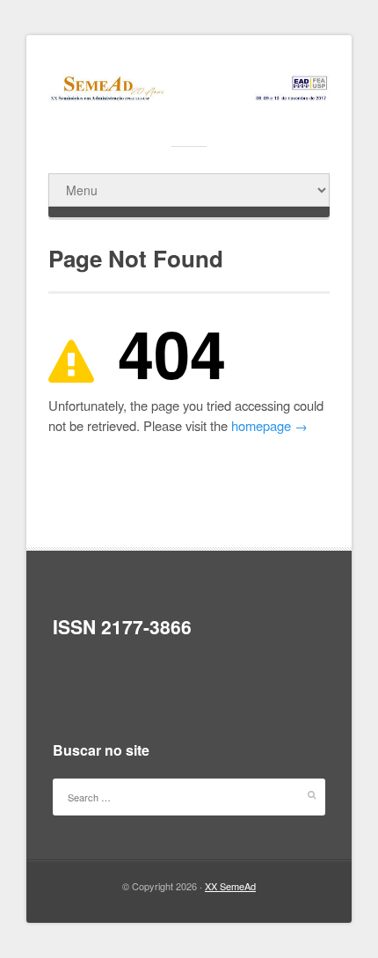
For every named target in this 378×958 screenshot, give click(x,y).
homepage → (269, 425)
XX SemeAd (230, 886)
